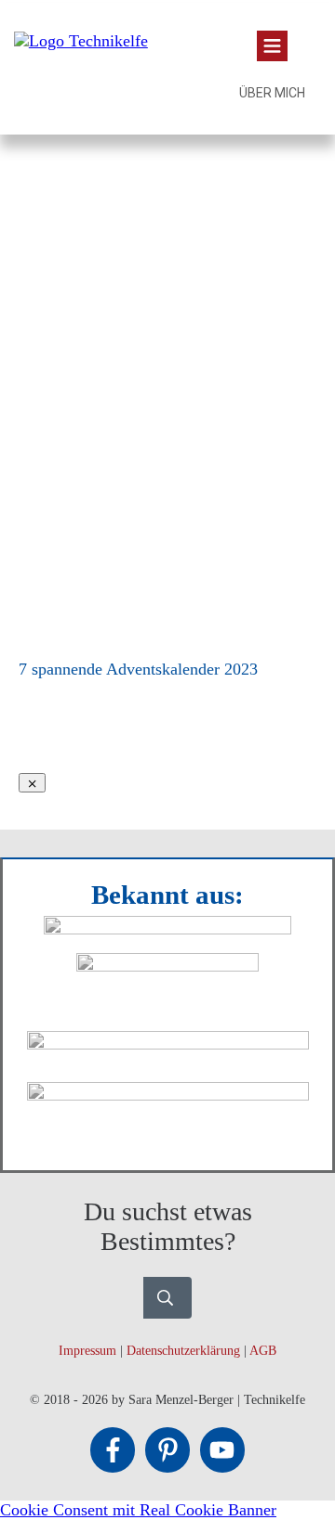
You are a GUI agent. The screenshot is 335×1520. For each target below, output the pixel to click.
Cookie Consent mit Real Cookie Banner (138, 1510)
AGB (262, 1351)
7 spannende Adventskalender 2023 (138, 669)
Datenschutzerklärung (183, 1351)
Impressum (87, 1351)
